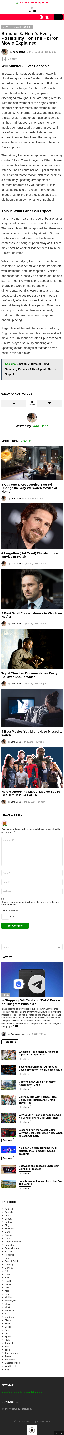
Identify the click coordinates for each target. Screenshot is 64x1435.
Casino (8, 1235)
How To (8, 1287)
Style (7, 1340)
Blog (6, 995)
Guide (8, 1274)
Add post (58, 17)
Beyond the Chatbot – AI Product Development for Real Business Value (40, 1068)
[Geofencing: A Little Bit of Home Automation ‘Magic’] (8, 1085)
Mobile (8, 1297)
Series (8, 1326)
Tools (7, 1349)
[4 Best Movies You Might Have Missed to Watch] (32, 708)
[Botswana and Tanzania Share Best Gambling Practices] (8, 1169)
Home (8, 1284)
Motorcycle (10, 1300)
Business (9, 1228)
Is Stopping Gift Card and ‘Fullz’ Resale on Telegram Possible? (30, 1002)
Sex (7, 1330)
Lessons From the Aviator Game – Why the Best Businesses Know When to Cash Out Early (41, 1132)
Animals (9, 1212)
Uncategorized (12, 1362)
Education (10, 1245)
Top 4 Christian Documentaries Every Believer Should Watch (29, 675)
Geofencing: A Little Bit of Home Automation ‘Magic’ (37, 1083)
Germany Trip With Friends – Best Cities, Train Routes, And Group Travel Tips (38, 1099)
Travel (8, 1356)
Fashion (9, 1251)
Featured (9, 1254)
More (14, 1026)
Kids (7, 1290)
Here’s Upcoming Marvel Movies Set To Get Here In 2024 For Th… (30, 793)
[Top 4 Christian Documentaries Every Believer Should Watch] (32, 649)
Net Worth (10, 1310)
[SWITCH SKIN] (41, 17)
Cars (7, 1231)
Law (7, 1294)
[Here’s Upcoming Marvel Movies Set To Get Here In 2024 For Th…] (32, 767)
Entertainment (12, 1248)
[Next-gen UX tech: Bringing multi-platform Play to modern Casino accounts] (8, 1149)
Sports (8, 1336)
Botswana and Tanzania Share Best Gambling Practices (39, 1167)
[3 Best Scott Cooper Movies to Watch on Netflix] (32, 589)
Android (9, 1209)
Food (7, 1258)
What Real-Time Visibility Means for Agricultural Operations (39, 1053)
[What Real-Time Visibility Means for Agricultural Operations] (8, 1055)
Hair (7, 1277)
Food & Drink (11, 1261)
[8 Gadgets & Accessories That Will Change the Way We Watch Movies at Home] (32, 463)
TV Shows (10, 1359)
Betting (8, 1222)
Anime (8, 1215)
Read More (10, 1042)
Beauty (8, 1218)
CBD (7, 1238)
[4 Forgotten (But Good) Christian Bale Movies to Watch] (32, 526)
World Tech (10, 1366)
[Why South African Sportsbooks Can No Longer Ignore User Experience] (8, 1118)
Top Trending (11, 1353)
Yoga (7, 1369)
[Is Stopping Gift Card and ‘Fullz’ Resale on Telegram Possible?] (32, 979)
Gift (6, 1271)
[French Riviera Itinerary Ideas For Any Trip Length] (8, 1184)
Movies (25, 441)
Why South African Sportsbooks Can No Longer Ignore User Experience (40, 1116)
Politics (8, 1323)
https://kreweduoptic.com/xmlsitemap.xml (22, 1392)
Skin (7, 1333)
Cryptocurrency (13, 1241)
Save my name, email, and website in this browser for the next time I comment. (30, 903)
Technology (11, 1343)
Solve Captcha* (9, 910)
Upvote (13, 403)
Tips (7, 1346)
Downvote (49, 403)
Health (8, 1281)
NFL (7, 1313)
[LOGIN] (47, 17)
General (9, 1268)
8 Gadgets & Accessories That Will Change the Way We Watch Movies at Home (29, 488)
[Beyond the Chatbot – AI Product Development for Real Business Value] (8, 1070)
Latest (32, 11)
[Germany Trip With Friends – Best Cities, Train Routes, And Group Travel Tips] (8, 1100)
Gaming (9, 1264)
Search (59, 947)
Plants (8, 1320)
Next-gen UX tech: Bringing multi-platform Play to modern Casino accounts (38, 1150)
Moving (8, 1307)
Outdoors (9, 1317)
